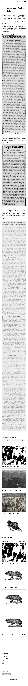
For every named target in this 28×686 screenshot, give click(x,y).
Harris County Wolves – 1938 (9, 587)
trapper (22, 440)
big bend (8, 440)
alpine (3, 440)
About (3, 660)
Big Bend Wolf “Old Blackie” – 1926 (11, 611)
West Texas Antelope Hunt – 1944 (10, 513)
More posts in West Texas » (21, 444)
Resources (4, 665)
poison (18, 440)
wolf (15, 437)
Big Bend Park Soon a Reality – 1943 (11, 490)
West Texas (9, 437)
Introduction (4, 662)
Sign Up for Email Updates (7, 669)
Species (3, 663)
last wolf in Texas (16, 21)
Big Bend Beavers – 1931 (8, 537)
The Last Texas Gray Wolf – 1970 (10, 466)
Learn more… (11, 656)
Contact (3, 666)
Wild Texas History (14, 1)
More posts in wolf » (22, 541)
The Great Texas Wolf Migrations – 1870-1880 (14, 634)
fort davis (13, 440)
